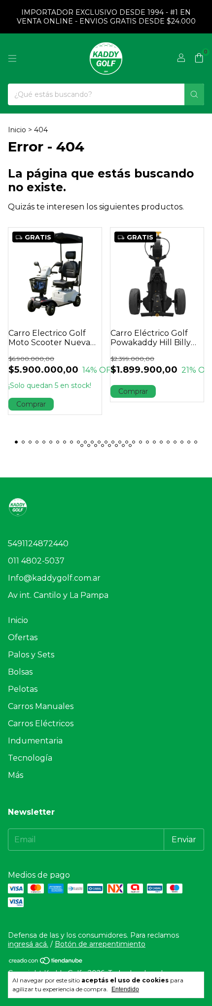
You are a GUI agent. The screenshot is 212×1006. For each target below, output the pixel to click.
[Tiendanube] (46, 962)
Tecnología (30, 758)
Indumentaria (35, 740)
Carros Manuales (40, 706)
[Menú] (12, 58)
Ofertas (22, 637)
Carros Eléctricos (40, 723)
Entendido (125, 989)
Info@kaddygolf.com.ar (54, 578)
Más (15, 775)
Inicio (17, 129)
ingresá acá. (28, 944)
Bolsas (20, 672)
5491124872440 (38, 543)
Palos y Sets (31, 654)
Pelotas (22, 689)
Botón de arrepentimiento (100, 944)
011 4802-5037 (36, 560)
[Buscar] (194, 94)
